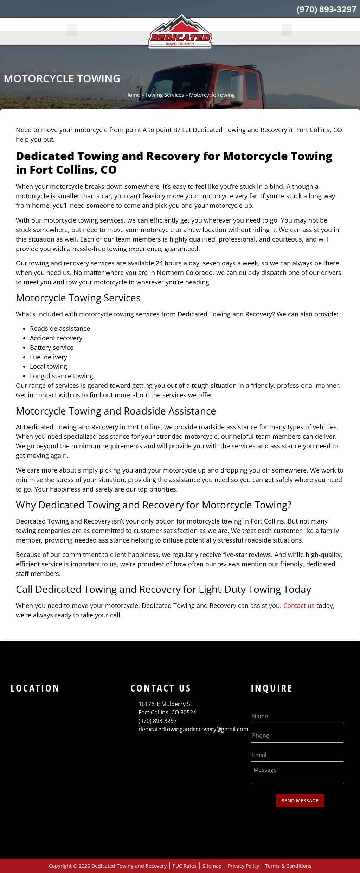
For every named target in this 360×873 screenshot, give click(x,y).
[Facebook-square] (12, 11)
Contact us (299, 605)
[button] (72, 30)
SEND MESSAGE (300, 800)
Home (132, 94)
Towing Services (164, 94)
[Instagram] (49, 11)
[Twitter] (30, 11)
